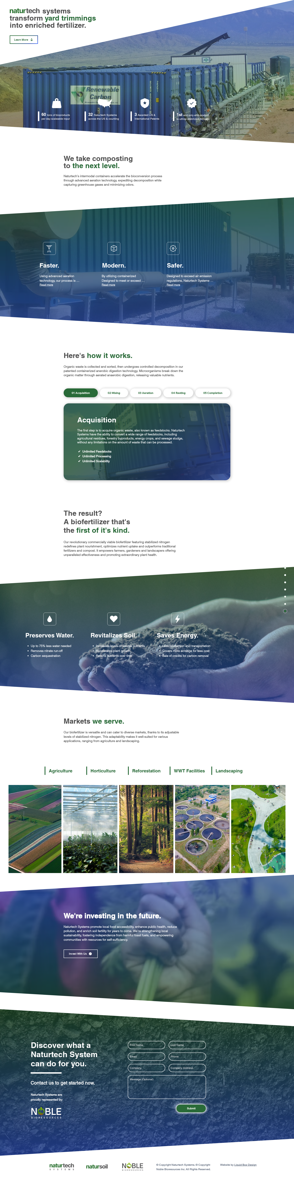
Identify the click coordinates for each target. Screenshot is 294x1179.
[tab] (81, 392)
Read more (46, 284)
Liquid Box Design (245, 1164)
